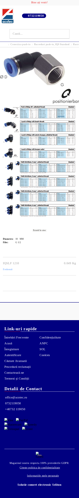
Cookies (45, 355)
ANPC (44, 343)
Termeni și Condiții (16, 378)
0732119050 (36, 15)
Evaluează (7, 269)
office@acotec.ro (16, 397)
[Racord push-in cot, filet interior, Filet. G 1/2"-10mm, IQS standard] (39, 102)
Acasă (8, 343)
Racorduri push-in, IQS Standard (52, 44)
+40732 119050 (15, 409)
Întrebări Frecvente (16, 337)
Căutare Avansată (15, 360)
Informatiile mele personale (43, 475)
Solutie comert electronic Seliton (39, 484)
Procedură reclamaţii (17, 366)
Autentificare (12, 355)
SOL (43, 349)
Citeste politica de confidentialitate (40, 467)
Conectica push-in (20, 44)
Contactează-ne (14, 372)
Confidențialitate (50, 337)
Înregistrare (11, 349)
